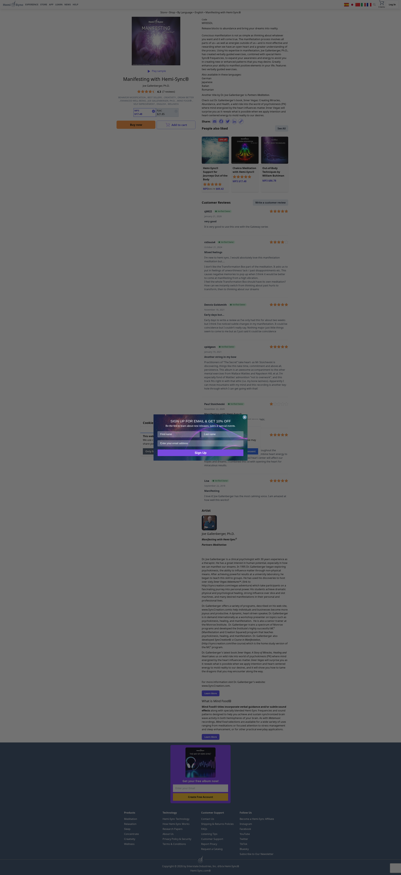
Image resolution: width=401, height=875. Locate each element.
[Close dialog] (244, 417)
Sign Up (200, 452)
